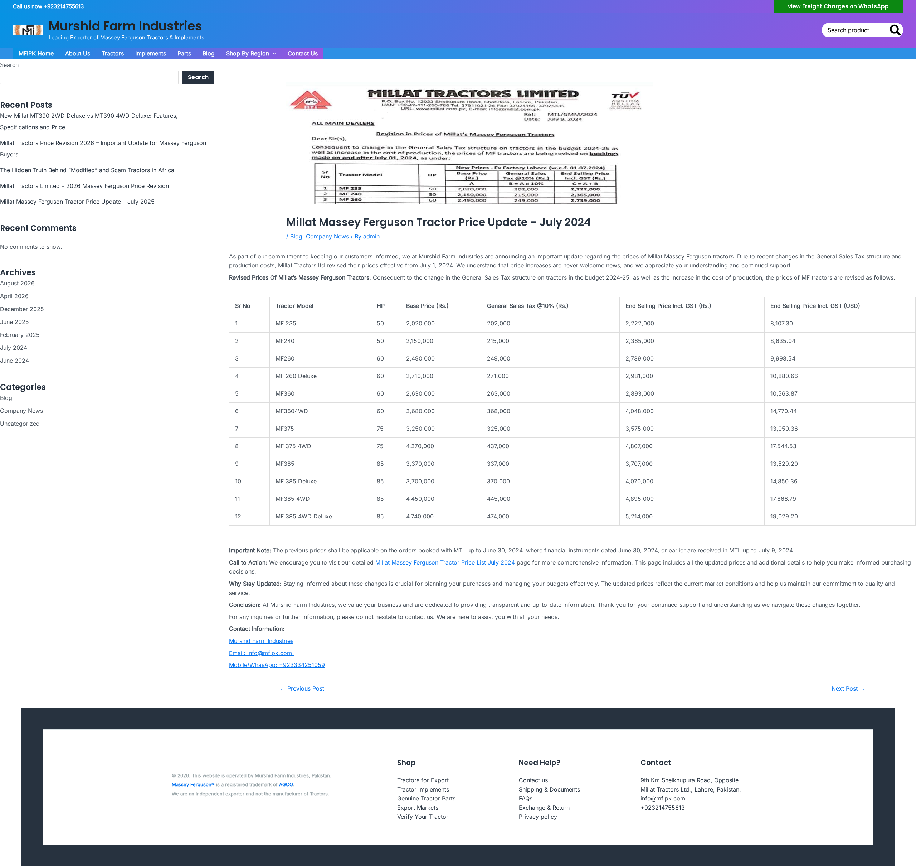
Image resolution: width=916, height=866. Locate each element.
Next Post (848, 688)
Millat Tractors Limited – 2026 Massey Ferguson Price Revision (84, 185)
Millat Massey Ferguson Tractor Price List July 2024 (445, 562)
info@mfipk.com (662, 798)
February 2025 (20, 334)
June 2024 (14, 360)
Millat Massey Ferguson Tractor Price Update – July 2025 (77, 201)
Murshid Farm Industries (125, 26)
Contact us (533, 780)
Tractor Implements (423, 789)
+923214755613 (662, 807)
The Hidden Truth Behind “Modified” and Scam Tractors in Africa (87, 170)
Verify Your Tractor (422, 816)
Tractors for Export (423, 780)
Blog (6, 397)
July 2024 (13, 347)
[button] (838, 6)
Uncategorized (20, 423)
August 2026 (17, 283)
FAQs (525, 798)
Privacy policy (538, 816)
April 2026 (14, 296)
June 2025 (14, 321)
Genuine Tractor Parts (426, 798)
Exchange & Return (544, 807)
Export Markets (417, 807)
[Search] (895, 30)
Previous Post (302, 688)
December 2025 (22, 309)
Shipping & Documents (549, 789)
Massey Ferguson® (193, 784)
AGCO (286, 784)
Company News (21, 410)
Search (9, 64)
